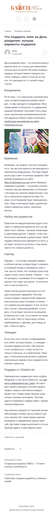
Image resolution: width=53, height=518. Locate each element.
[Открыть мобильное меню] (34, 19)
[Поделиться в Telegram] (11, 442)
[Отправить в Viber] (15, 442)
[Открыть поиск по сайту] (26, 19)
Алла (14, 51)
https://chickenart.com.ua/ (16, 182)
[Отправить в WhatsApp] (20, 442)
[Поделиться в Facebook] (6, 442)
